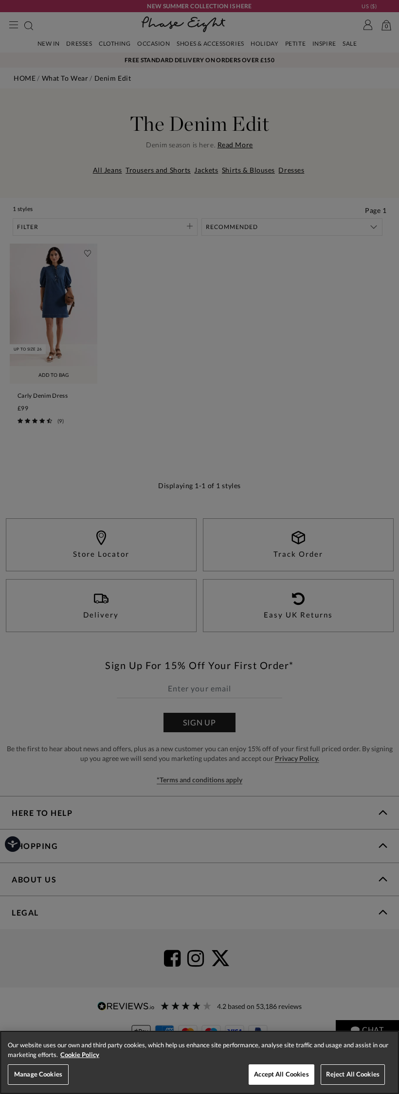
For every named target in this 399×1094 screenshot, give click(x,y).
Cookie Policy (79, 1055)
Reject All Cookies (353, 1074)
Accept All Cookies (281, 1074)
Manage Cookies (38, 1074)
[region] (199, 1062)
